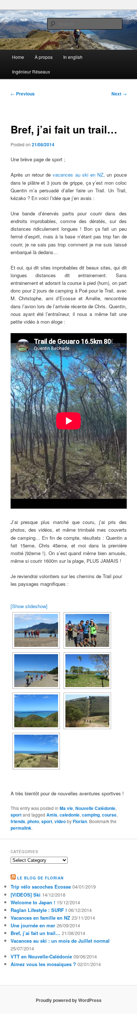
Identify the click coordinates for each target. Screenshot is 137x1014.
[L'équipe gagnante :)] (87, 630)
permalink (21, 828)
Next (119, 93)
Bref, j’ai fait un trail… (35, 933)
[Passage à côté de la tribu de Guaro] (87, 670)
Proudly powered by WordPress (69, 1000)
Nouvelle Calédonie (95, 808)
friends (18, 821)
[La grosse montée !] (87, 710)
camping (91, 814)
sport (16, 814)
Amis (51, 814)
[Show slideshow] (29, 606)
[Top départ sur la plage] (36, 670)
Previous (23, 93)
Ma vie (66, 808)
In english (73, 57)
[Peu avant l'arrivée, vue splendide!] (36, 751)
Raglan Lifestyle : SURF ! (39, 909)
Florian (80, 821)
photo (33, 821)
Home (18, 57)
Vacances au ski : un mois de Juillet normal (60, 940)
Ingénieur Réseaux (31, 71)
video (60, 821)
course (109, 814)
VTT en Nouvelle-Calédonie (41, 956)
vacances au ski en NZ (78, 174)
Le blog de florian (40, 878)
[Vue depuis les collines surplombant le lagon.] (36, 710)
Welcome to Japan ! (33, 902)
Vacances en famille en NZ (40, 917)
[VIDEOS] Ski (26, 894)
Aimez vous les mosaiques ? (43, 964)
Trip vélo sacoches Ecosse (41, 886)
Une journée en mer (33, 925)
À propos (44, 57)
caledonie (70, 814)
